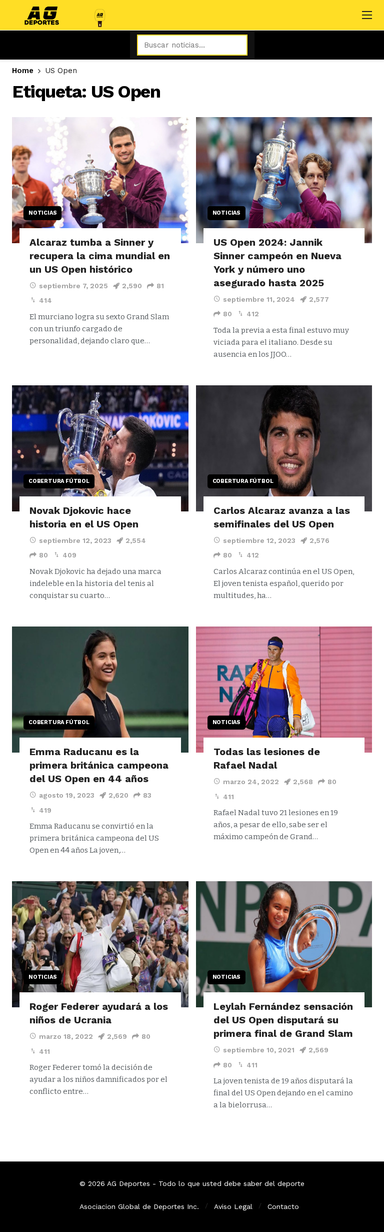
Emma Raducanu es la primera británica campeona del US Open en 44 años (99, 765)
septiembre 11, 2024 (259, 299)
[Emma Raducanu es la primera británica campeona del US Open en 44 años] (100, 690)
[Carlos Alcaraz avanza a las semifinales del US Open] (284, 448)
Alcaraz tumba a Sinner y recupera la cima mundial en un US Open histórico (100, 255)
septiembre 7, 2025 (73, 286)
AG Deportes (128, 1183)
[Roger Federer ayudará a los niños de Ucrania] (100, 944)
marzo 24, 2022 (251, 782)
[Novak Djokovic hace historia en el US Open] (100, 448)
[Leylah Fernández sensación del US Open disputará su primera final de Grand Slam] (284, 944)
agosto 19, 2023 (66, 795)
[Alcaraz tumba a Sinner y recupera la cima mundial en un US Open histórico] (100, 180)
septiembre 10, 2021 (258, 1050)
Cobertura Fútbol (59, 481)
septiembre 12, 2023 (75, 540)
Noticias (42, 213)
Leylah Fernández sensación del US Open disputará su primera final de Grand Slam (283, 1019)
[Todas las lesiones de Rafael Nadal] (284, 690)
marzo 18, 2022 (66, 1036)
